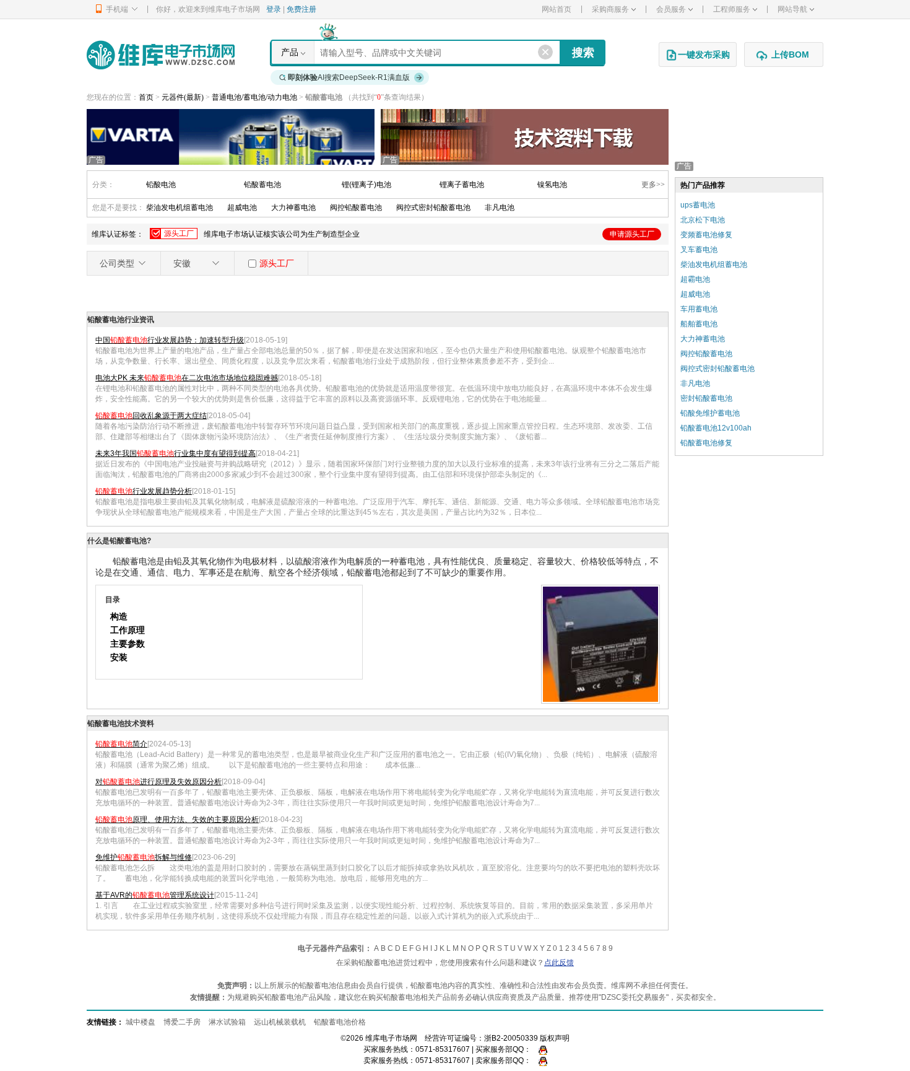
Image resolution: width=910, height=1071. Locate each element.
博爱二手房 (182, 1022)
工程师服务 (731, 9)
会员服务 (671, 9)
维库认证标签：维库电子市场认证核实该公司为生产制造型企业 (373, 233)
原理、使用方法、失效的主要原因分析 (177, 819)
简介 (121, 744)
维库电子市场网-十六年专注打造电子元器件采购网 (161, 54)
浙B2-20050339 (511, 1038)
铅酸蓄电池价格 (340, 1022)
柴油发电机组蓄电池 (179, 207)
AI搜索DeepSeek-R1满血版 (349, 77)
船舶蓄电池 (698, 324)
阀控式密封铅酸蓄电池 (433, 207)
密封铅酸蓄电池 (706, 398)
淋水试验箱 (227, 1022)
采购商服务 (610, 9)
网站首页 (556, 9)
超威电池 (242, 207)
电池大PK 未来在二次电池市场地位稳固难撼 (186, 378)
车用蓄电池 (698, 309)
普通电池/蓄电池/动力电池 (255, 97)
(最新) (194, 97)
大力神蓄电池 (293, 207)
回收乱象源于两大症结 (151, 415)
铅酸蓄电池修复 (706, 443)
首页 (146, 97)
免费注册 (301, 9)
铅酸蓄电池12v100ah (716, 428)
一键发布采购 (704, 54)
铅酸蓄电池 (262, 184)
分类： (103, 184)
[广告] (231, 136)
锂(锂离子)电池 (366, 184)
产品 (289, 52)
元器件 (173, 97)
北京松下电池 (702, 220)
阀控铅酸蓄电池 (356, 207)
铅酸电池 (161, 184)
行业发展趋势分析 (143, 491)
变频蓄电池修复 (706, 234)
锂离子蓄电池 (462, 184)
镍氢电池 (552, 184)
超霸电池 (695, 279)
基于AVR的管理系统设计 (154, 895)
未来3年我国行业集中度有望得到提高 (175, 453)
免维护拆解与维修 (143, 857)
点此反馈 (559, 962)
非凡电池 (499, 207)
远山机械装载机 (280, 1022)
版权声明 (555, 1038)
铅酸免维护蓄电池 (710, 413)
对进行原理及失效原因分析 (158, 781)
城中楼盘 (140, 1022)
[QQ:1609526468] (540, 1049)
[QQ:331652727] (540, 1060)
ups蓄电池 (697, 205)
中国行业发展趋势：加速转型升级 (169, 340)
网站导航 (792, 9)
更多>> (653, 184)
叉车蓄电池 (698, 249)
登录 (273, 9)
